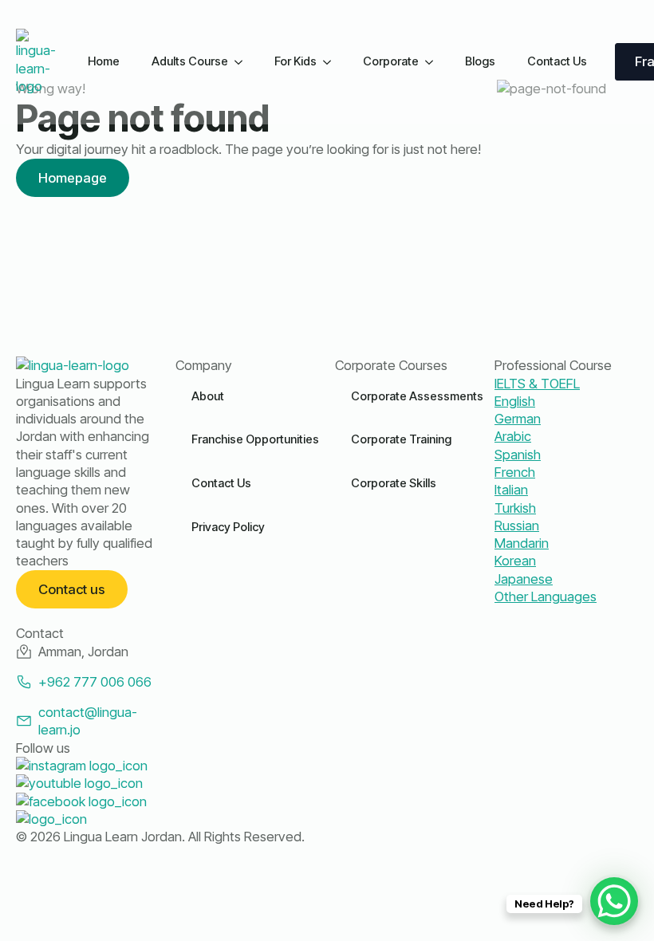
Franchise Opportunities (255, 439)
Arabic (512, 436)
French (514, 472)
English (514, 401)
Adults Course (190, 61)
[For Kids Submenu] (332, 62)
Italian (511, 490)
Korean (515, 561)
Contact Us (557, 61)
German (517, 419)
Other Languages (545, 596)
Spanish (517, 455)
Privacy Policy (228, 527)
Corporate (391, 61)
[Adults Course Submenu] (243, 62)
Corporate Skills (393, 483)
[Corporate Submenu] (434, 62)
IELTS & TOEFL (537, 384)
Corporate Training (401, 439)
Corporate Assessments (417, 396)
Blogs (480, 61)
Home (104, 61)
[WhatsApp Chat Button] (614, 901)
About (207, 396)
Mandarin (521, 543)
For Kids (295, 61)
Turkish (515, 508)
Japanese (523, 579)
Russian (516, 525)
